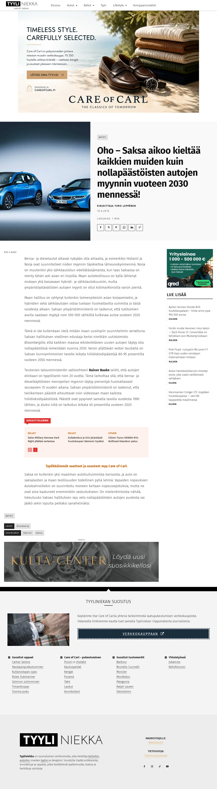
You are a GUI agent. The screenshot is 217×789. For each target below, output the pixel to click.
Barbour (121, 662)
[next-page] (35, 450)
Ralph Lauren (124, 686)
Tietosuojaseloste (155, 755)
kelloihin (93, 756)
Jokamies (174, 662)
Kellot (32, 433)
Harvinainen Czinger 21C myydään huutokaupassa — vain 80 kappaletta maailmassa (189, 396)
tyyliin (44, 760)
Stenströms (123, 691)
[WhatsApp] (124, 227)
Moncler (121, 672)
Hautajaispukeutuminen (27, 667)
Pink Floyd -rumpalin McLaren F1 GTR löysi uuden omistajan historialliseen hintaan (188, 353)
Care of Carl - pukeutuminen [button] (82, 657)
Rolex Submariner (23, 677)
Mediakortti (156, 742)
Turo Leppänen (125, 205)
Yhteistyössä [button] (177, 657)
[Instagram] (152, 767)
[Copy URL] (139, 227)
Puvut (68, 662)
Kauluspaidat (72, 667)
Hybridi (27, 533)
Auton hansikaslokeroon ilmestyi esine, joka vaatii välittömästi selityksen (188, 374)
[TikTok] (160, 767)
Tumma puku (20, 691)
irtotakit (81, 662)
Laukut (68, 686)
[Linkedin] (131, 227)
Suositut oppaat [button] (22, 657)
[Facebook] (100, 227)
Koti (6, 252)
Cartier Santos (21, 662)
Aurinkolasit (72, 691)
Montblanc (123, 677)
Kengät (68, 672)
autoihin (24, 760)
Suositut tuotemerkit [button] (130, 657)
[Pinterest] (116, 227)
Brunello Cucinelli (128, 667)
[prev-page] (30, 450)
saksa (39, 533)
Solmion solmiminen (25, 681)
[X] (108, 227)
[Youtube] (167, 767)
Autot (102, 137)
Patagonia (122, 681)
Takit (67, 681)
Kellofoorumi (177, 667)
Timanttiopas (20, 686)
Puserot (69, 677)
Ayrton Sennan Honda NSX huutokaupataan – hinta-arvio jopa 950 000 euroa (189, 310)
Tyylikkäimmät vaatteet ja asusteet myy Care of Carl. (86, 466)
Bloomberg (23, 526)
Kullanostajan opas (24, 672)
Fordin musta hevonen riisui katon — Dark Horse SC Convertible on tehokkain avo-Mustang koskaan (189, 332)
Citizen (112, 433)
